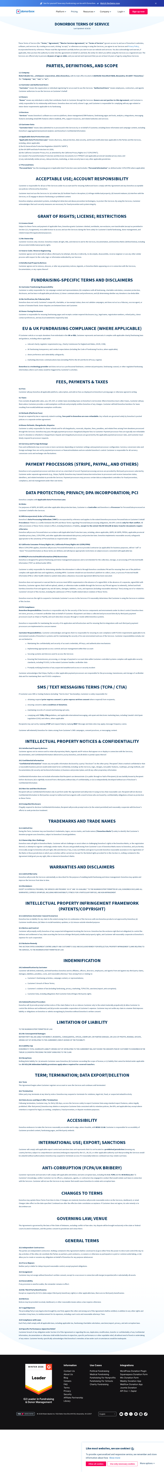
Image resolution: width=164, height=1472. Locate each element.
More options (146, 1463)
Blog (66, 1377)
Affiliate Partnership (73, 1397)
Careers (67, 1381)
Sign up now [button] (138, 11)
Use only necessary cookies (122, 1464)
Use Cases (96, 1365)
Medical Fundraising (99, 1374)
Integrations (127, 1365)
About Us (68, 1374)
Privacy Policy (133, 46)
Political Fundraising (99, 1371)
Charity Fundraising (99, 1384)
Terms (67, 1387)
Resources (88, 11)
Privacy (67, 1391)
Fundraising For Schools (101, 1381)
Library (67, 1401)
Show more (114, 1457)
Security (68, 1394)
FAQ (66, 1384)
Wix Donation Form (129, 1377)
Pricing (74, 11)
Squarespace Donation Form (134, 1374)
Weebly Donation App (130, 1381)
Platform (60, 11)
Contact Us (69, 1371)
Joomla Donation (128, 1387)
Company (104, 11)
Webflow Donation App (131, 1384)
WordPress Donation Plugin (133, 1371)
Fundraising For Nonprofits (103, 1377)
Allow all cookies (96, 1464)
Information (70, 1365)
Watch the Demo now (110, 3)
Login (120, 11)
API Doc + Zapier (128, 1391)
